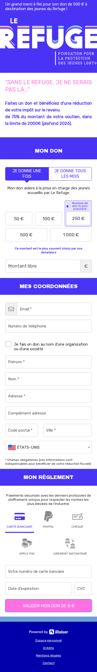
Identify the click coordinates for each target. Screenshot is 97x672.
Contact (49, 663)
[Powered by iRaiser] (48, 632)
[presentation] (26, 173)
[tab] (27, 174)
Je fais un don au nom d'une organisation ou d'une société (51, 346)
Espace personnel (48, 640)
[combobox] (48, 447)
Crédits (48, 648)
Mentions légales (48, 655)
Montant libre (86, 266)
